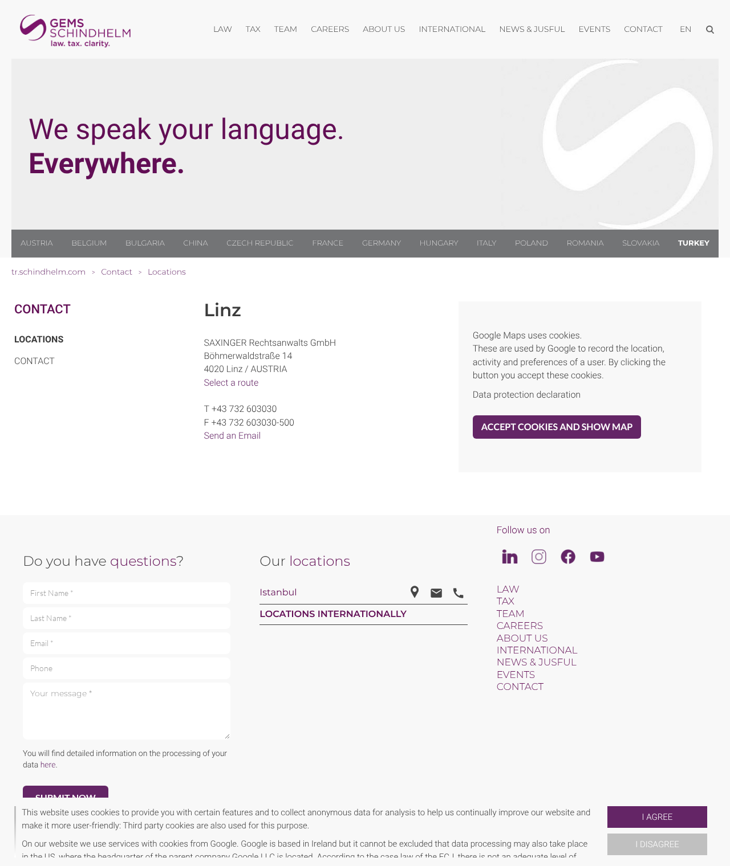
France (327, 243)
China (195, 243)
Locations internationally (333, 614)
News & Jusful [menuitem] (532, 29)
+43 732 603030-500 (252, 422)
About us (522, 638)
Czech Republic (259, 243)
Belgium (89, 243)
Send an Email (232, 435)
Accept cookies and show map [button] (557, 427)
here (48, 765)
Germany (381, 243)
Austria (36, 243)
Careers (520, 626)
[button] (603, 831)
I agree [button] (657, 817)
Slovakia (640, 243)
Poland (531, 243)
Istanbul (278, 592)
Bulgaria (145, 243)
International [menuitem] (452, 29)
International (537, 650)
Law (508, 589)
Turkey (693, 243)
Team (511, 614)
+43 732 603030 (244, 408)
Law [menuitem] (222, 29)
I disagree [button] (657, 844)
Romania (585, 243)
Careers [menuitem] (330, 29)
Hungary (439, 243)
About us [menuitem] (384, 29)
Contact (42, 310)
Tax (505, 601)
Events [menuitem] (595, 29)
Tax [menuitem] (253, 29)
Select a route (231, 382)
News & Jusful (537, 662)
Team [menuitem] (286, 29)
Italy (486, 243)
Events (516, 675)
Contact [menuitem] (643, 29)
